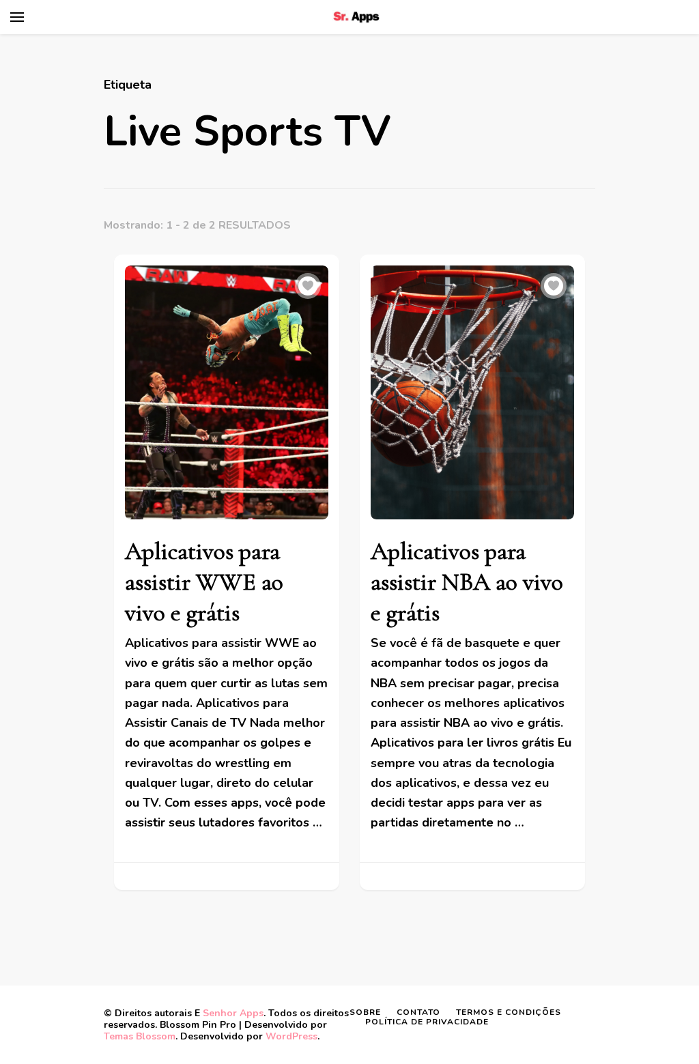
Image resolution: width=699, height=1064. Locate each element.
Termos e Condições (508, 1012)
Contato (418, 1012)
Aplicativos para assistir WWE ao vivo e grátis (204, 581)
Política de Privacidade (427, 1021)
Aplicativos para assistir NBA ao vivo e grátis (467, 581)
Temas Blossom (139, 1036)
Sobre (365, 1012)
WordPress (291, 1036)
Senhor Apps (233, 1013)
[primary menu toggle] (17, 17)
